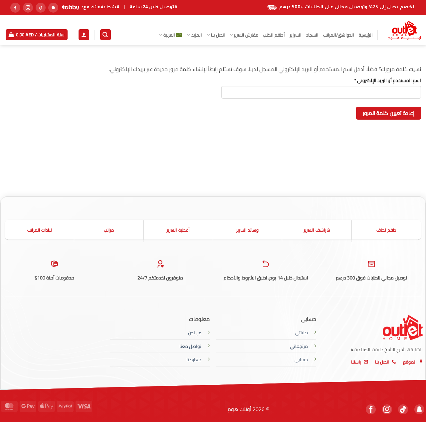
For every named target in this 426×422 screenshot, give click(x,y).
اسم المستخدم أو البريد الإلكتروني (380, 80)
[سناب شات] (53, 8)
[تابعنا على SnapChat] (419, 409)
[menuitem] (170, 34)
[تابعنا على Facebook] (371, 409)
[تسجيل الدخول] (84, 34)
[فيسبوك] (15, 8)
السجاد (312, 35)
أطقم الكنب (274, 35)
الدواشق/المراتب (338, 35)
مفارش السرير (246, 35)
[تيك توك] (41, 8)
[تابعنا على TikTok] (403, 409)
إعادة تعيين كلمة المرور (388, 113)
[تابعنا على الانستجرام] (387, 409)
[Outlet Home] (404, 30)
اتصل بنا (218, 35)
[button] (105, 34)
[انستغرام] (28, 8)
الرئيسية (366, 35)
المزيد (196, 35)
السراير (296, 35)
